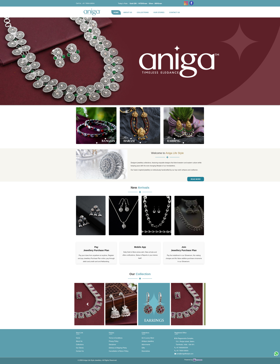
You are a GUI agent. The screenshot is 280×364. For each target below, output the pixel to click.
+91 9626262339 (182, 347)
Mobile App (140, 247)
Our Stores (158, 12)
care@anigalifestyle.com (184, 354)
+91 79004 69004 (88, 3)
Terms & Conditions (115, 338)
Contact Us (174, 12)
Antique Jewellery (148, 341)
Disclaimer (112, 344)
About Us (79, 341)
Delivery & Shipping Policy (118, 348)
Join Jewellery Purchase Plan (184, 249)
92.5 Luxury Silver (148, 338)
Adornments (146, 344)
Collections (143, 12)
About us (127, 12)
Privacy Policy (113, 341)
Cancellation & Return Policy (118, 351)
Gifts (143, 348)
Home (116, 12)
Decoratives (146, 351)
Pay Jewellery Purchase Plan (96, 249)
